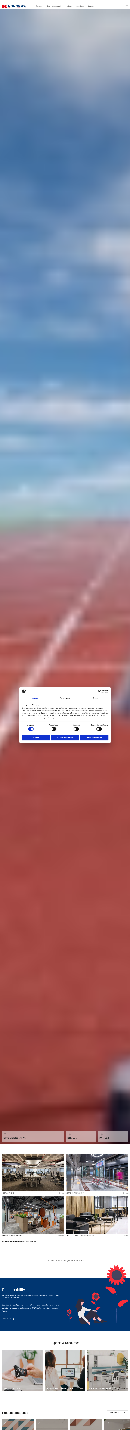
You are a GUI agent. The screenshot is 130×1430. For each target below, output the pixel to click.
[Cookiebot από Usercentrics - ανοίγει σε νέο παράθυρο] (99, 691)
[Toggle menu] (126, 6)
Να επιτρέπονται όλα (94, 737)
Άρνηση (36, 737)
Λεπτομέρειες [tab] (65, 698)
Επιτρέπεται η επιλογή (65, 737)
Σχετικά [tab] (95, 698)
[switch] (53, 729)
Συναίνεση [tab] (34, 698)
